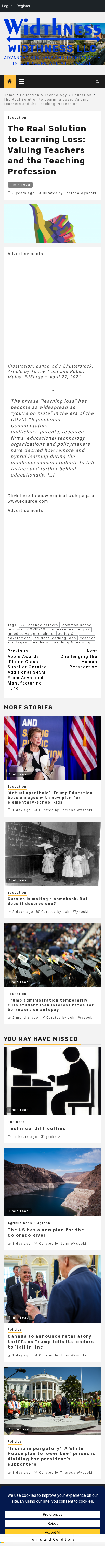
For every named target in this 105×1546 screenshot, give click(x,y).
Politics (15, 1329)
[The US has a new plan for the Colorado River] (52, 1182)
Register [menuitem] (23, 6)
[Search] (97, 81)
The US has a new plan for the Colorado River (46, 1232)
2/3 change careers (39, 625)
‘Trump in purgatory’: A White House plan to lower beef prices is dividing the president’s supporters (51, 1456)
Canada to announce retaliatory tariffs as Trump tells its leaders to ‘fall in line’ (51, 1342)
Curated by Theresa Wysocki (69, 193)
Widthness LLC (52, 49)
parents (49, 431)
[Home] (10, 81)
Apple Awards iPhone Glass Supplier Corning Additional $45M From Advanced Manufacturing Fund (27, 670)
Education (17, 118)
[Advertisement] (52, 309)
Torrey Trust (44, 371)
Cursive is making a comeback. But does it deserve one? (48, 901)
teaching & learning (72, 642)
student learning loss (55, 638)
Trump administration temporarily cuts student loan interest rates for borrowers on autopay (51, 1005)
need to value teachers (31, 634)
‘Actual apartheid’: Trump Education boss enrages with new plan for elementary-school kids (50, 798)
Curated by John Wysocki (65, 912)
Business (16, 1122)
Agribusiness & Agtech (29, 1223)
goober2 (52, 1137)
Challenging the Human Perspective (78, 659)
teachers (40, 642)
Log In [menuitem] (7, 6)
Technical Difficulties (37, 1128)
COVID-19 (36, 629)
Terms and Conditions (52, 1539)
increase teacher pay (70, 629)
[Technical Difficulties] (52, 1081)
